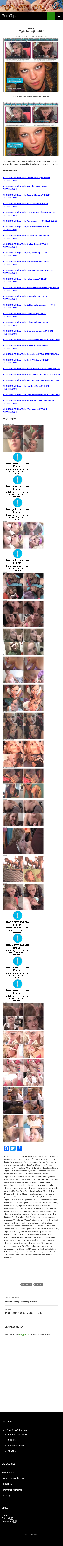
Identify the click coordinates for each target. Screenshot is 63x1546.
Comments (9, 1521)
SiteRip (31, 28)
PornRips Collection (16, 1430)
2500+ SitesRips (31, 1534)
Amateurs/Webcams (18, 1434)
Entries (7, 1518)
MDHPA (12, 1440)
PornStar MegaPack (13, 1489)
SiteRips (12, 1451)
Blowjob (26, 1284)
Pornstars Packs (16, 1445)
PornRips (9, 16)
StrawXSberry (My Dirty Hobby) (21, 1299)
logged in (24, 1334)
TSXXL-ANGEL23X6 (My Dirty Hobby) (24, 1311)
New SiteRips (8, 1472)
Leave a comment (38, 36)
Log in (5, 1515)
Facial (39, 1284)
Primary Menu (59, 16)
